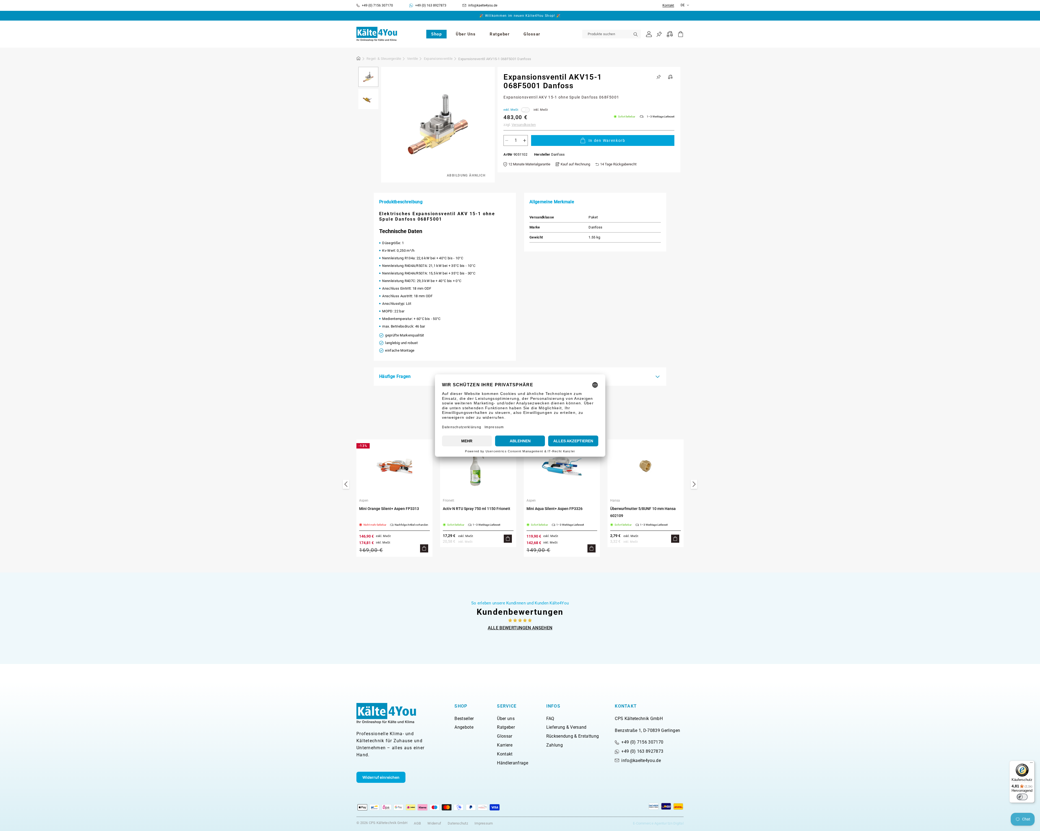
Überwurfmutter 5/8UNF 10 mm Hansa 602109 (643, 512)
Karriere (504, 745)
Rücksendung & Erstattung (572, 736)
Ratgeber (506, 727)
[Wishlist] (659, 34)
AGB (417, 823)
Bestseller (464, 718)
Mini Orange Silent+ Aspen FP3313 (389, 508)
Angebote (463, 727)
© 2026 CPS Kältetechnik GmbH (381, 823)
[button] (436, 34)
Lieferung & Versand (566, 727)
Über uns (506, 718)
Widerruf (434, 823)
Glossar (504, 736)
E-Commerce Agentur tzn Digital (658, 823)
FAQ (550, 718)
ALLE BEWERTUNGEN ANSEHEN (520, 627)
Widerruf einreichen (380, 777)
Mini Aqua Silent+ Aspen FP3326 (554, 508)
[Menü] (1031, 764)
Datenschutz (458, 823)
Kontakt (668, 5)
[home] (358, 59)
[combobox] (611, 34)
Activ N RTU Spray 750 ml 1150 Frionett (476, 508)
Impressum (483, 823)
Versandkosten (524, 125)
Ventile (412, 59)
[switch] (1022, 797)
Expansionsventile (438, 59)
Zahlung (554, 745)
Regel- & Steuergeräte (383, 59)
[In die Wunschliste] (659, 77)
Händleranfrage (512, 762)
